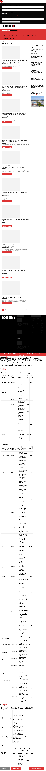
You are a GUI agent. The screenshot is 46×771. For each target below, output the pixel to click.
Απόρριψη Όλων (5, 768)
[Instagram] (3, 323)
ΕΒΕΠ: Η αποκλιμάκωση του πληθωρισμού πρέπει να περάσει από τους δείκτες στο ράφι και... (14, 61)
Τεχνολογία (5, 35)
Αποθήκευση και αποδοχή (36, 768)
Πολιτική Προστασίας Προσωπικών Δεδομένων (32, 353)
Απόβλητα (36, 33)
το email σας (4, 20)
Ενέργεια (9, 33)
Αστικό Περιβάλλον (19, 33)
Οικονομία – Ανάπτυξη (14, 35)
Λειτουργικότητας (7, 745)
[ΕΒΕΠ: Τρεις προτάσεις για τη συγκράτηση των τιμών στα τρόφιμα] (15, 184)
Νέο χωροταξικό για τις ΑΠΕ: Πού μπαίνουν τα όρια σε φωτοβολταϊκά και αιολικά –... (37, 50)
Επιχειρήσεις (4, 63)
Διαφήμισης (5, 442)
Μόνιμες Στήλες (12, 38)
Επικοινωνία (10, 353)
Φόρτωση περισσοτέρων (36, 94)
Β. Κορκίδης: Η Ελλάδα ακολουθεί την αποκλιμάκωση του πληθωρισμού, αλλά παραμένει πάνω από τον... (15, 166)
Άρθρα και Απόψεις (29, 35)
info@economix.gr (6, 322)
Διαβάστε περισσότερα (7, 67)
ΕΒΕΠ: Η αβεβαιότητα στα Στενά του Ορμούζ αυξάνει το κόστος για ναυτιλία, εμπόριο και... (15, 140)
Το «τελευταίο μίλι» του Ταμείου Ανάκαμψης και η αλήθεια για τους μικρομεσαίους (14, 271)
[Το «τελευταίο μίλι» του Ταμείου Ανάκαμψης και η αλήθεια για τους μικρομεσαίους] (15, 262)
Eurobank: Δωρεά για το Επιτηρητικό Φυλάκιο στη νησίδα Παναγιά (37, 79)
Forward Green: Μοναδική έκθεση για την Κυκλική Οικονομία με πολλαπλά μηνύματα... (23, 336)
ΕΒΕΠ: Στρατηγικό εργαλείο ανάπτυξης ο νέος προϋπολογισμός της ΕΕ (13, 245)
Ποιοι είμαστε (5, 353)
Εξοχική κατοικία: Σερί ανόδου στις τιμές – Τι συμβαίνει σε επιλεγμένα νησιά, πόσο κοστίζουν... (36, 64)
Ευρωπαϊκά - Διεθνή (5, 247)
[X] (5, 323)
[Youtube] (6, 323)
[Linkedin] (4, 323)
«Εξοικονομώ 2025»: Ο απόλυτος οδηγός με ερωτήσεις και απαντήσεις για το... (23, 347)
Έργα (13, 33)
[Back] (2, 3)
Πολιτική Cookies (21, 353)
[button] (42, 30)
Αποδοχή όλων (16, 768)
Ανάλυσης (5, 704)
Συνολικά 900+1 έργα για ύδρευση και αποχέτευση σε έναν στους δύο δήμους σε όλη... (37, 86)
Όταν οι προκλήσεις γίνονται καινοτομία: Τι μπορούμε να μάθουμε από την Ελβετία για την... (36, 72)
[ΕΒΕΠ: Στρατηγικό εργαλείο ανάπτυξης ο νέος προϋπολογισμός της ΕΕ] (15, 236)
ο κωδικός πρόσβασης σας (8, 12)
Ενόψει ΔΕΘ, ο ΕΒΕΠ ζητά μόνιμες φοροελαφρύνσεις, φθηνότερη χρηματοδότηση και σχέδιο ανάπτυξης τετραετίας (14, 115)
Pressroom (5, 38)
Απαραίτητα (5, 368)
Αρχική (4, 33)
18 (12, 309)
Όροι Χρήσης (15, 353)
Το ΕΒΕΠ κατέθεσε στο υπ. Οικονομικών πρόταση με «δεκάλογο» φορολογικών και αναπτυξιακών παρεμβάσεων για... (14, 88)
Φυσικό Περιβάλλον (29, 33)
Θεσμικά (22, 35)
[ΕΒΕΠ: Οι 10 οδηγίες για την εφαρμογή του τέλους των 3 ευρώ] (15, 211)
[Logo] (6, 31)
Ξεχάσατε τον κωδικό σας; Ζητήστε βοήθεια (11, 15)
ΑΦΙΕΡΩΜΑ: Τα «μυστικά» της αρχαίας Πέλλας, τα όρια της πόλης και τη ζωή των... (36, 93)
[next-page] (15, 310)
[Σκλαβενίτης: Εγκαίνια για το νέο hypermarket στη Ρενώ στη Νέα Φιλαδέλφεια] (23, 320)
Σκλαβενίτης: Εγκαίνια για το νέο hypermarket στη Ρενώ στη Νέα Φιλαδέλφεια (23, 324)
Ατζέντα (36, 35)
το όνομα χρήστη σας (6, 8)
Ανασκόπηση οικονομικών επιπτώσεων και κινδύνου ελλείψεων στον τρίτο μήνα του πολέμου (14, 296)
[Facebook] (2, 323)
